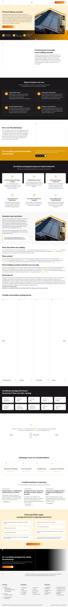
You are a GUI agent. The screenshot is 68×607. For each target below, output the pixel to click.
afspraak (25, 260)
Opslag (53, 380)
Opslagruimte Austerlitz (48, 590)
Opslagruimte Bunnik (61, 587)
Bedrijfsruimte (24, 590)
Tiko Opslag (60, 258)
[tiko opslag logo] (5, 2)
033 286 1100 (57, 261)
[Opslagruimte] (37, 400)
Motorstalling (39, 380)
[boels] (26, 465)
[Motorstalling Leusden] (50, 8)
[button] (32, 2)
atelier (53, 249)
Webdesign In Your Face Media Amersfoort (34, 605)
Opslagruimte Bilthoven (48, 593)
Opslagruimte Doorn (61, 590)
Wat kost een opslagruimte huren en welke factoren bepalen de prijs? (55, 492)
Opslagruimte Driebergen (59, 593)
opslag (26, 249)
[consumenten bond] (57, 465)
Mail (29, 271)
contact (43, 270)
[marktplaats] (11, 465)
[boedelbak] (42, 465)
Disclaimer (57, 605)
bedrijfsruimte (49, 249)
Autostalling (24, 592)
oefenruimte (58, 249)
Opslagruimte (32, 398)
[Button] (15, 380)
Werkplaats (24, 594)
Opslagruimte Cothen (61, 588)
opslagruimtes (5, 261)
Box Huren (22, 380)
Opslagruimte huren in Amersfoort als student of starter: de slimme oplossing (34, 492)
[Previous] (3, 341)
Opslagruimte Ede (60, 594)
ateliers (54, 251)
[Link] (8, 400)
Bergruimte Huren (7, 380)
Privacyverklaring (62, 605)
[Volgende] (64, 341)
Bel (52, 261)
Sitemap (52, 605)
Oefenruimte (35, 587)
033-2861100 (7, 598)
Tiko (37, 428)
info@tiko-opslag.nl (44, 271)
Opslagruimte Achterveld (48, 588)
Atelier (23, 589)
